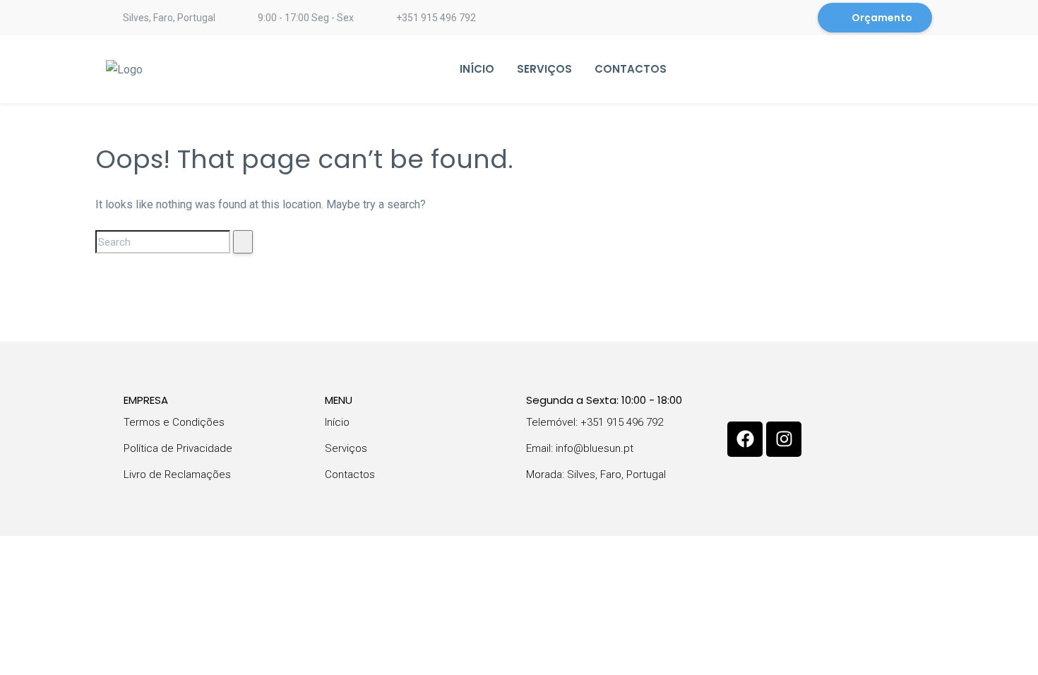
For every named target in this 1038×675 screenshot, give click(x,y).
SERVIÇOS (544, 68)
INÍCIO (477, 68)
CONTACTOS (631, 68)
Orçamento (882, 18)
